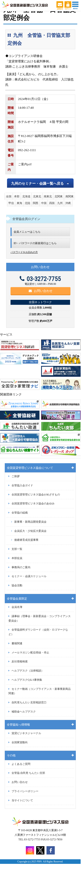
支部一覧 (17, 549)
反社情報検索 (20, 661)
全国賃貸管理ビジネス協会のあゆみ (33, 503)
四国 (52, 203)
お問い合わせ (43, 291)
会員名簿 (17, 607)
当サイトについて (22, 800)
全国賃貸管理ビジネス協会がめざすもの (36, 494)
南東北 (48, 196)
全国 (8, 196)
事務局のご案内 (21, 567)
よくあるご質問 (21, 764)
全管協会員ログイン (26, 219)
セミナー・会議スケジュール (29, 576)
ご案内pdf (25, 164)
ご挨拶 (16, 476)
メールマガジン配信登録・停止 (30, 652)
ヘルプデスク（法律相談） (28, 670)
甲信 (11, 203)
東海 (19, 203)
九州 (60, 203)
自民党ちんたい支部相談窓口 (29, 702)
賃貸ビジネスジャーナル (26, 733)
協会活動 (17, 585)
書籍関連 (17, 643)
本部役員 (17, 558)
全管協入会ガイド (22, 485)
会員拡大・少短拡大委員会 (30, 531)
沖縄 (68, 203)
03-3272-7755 (44, 278)
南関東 (70, 196)
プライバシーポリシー (25, 791)
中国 (43, 203)
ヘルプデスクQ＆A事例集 (27, 679)
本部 (16, 196)
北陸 (27, 203)
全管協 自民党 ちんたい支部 (28, 773)
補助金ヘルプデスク (24, 711)
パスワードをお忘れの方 (24, 252)
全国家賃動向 (20, 742)
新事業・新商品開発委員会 (30, 521)
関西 (35, 203)
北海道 (26, 196)
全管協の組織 (20, 512)
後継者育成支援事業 (26, 539)
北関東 (59, 196)
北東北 (37, 196)
